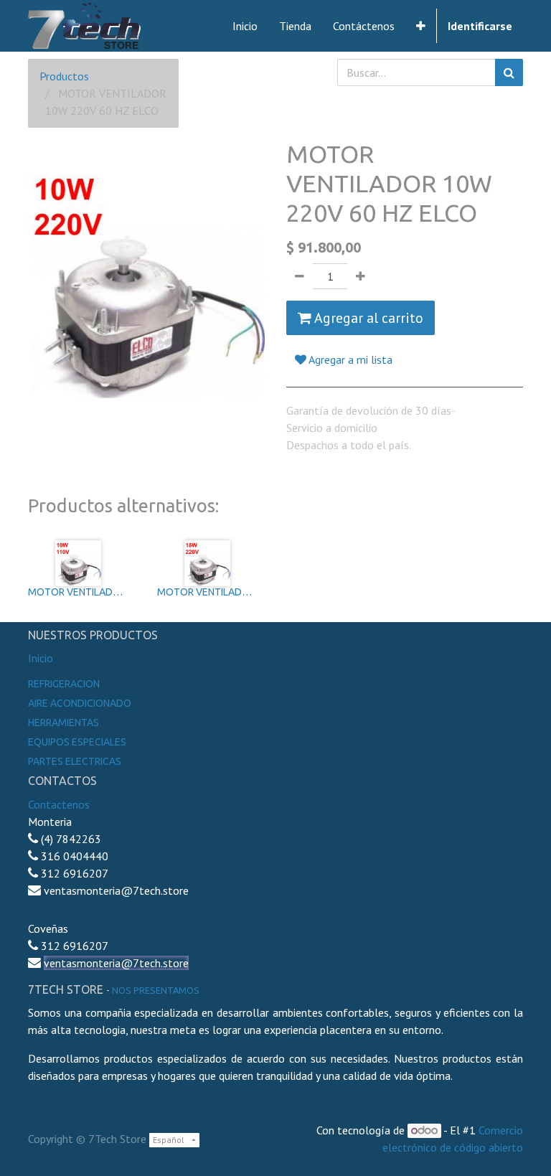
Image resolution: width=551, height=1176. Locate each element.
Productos (64, 76)
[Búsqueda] (509, 72)
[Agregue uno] (360, 276)
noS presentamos (155, 990)
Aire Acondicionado (79, 703)
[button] (420, 26)
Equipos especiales (77, 742)
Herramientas (63, 722)
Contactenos (59, 804)
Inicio (40, 658)
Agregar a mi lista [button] (349, 359)
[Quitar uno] (299, 276)
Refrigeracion (64, 684)
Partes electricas (74, 761)
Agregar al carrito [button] (367, 318)
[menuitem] (245, 26)
